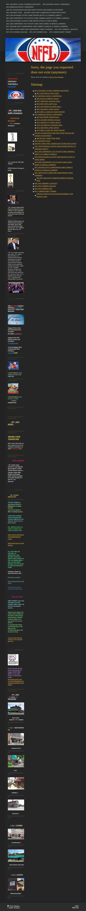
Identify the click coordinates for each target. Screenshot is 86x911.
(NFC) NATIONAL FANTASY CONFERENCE (48, 96)
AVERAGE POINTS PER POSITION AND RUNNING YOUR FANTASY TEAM (54, 195)
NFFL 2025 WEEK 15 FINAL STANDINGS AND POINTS (52, 90)
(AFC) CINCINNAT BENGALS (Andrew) (48, 120)
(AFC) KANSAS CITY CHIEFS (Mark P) (48, 122)
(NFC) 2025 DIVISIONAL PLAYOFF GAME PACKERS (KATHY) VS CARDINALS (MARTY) (55, 148)
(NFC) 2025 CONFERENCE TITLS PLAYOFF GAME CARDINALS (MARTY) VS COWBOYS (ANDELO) (55, 153)
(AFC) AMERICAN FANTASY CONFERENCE (48, 114)
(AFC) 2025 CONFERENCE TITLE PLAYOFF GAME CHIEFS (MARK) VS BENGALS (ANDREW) (53, 164)
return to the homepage (56, 77)
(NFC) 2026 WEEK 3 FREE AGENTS (47, 109)
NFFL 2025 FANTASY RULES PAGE (47, 93)
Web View (75, 907)
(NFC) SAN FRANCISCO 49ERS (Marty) (48, 106)
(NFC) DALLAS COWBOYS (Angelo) (47, 98)
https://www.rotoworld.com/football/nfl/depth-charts (16, 537)
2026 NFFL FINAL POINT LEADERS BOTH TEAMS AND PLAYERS (55, 143)
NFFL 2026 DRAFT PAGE (42, 141)
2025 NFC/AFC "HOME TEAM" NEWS (48, 138)
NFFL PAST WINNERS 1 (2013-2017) (46, 183)
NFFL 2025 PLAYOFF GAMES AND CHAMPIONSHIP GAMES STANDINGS (54, 174)
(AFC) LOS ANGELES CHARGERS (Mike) (49, 125)
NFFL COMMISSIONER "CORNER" (45, 191)
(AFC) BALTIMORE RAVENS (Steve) (47, 117)
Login (77, 906)
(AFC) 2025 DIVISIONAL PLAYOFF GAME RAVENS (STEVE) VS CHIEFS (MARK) (55, 158)
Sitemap (16, 906)
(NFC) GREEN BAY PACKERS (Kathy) (48, 101)
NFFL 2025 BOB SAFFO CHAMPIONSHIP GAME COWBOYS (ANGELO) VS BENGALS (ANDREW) (54, 169)
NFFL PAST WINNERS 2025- (43, 189)
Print (11, 906)
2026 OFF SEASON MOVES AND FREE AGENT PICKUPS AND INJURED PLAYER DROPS (54, 134)
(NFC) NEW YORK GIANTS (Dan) (46, 104)
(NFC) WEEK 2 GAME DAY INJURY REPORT (50, 112)
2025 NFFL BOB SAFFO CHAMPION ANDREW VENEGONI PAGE (54, 179)
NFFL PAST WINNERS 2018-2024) (45, 186)
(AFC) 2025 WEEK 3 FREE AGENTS (47, 128)
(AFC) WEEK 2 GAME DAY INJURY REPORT (50, 130)
